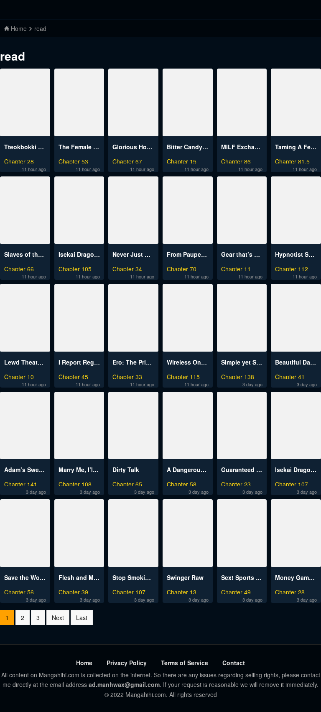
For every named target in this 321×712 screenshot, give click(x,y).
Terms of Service (184, 662)
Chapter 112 (291, 268)
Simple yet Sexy (243, 362)
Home (84, 662)
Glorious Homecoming (144, 147)
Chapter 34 (127, 268)
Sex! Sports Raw (244, 577)
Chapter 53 (73, 160)
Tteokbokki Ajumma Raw (39, 147)
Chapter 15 (181, 160)
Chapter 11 (236, 268)
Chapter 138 (237, 376)
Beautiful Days (296, 362)
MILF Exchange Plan (250, 147)
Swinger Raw (185, 577)
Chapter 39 (73, 591)
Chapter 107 (291, 483)
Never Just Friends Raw (146, 254)
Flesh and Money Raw (90, 577)
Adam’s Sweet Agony (34, 469)
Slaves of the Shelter (33, 254)
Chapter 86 (236, 160)
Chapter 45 (73, 376)
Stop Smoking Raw (139, 577)
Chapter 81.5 (292, 160)
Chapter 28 (19, 160)
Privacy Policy (127, 662)
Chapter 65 (127, 483)
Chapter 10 (19, 376)
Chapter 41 (290, 376)
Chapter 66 (19, 268)
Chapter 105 (75, 268)
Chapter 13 (181, 591)
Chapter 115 (183, 376)
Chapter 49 (236, 591)
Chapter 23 (236, 483)
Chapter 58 (181, 483)
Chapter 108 (75, 483)
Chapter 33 (127, 376)
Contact (233, 662)
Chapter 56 (19, 591)
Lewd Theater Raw (30, 362)
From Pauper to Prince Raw (205, 254)
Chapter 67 (127, 160)
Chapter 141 (20, 483)
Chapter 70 (181, 268)
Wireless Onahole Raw (199, 362)
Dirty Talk (125, 469)
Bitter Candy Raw (191, 147)
